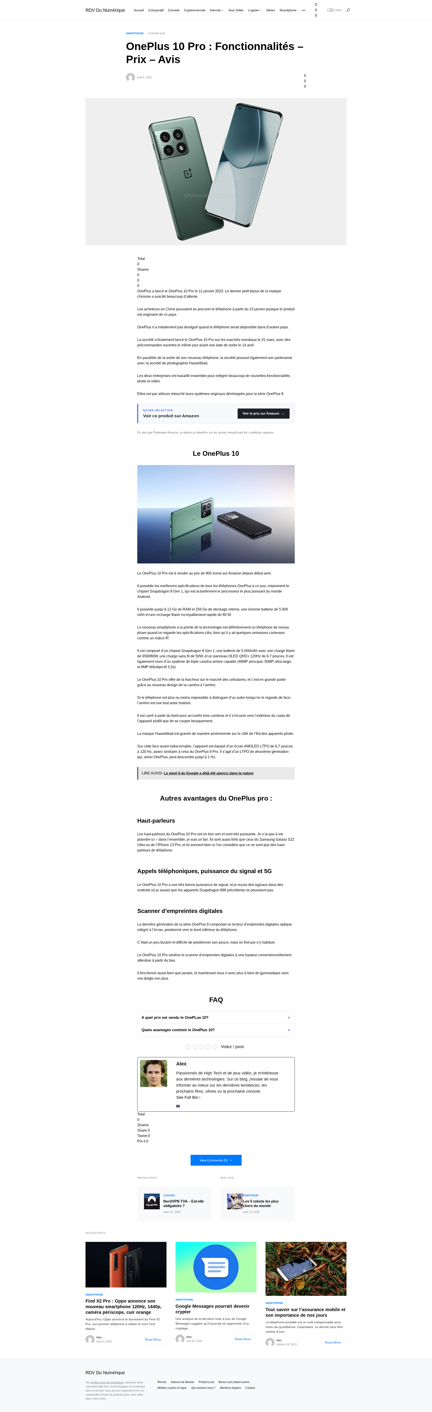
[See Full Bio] (200, 1097)
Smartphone (135, 33)
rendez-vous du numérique (107, 1382)
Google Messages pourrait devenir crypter (213, 1309)
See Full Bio (187, 1097)
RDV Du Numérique (105, 10)
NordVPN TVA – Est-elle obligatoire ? (183, 1203)
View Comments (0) (214, 1160)
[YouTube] (178, 1106)
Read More (153, 1339)
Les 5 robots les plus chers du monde (261, 1203)
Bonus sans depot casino (234, 1382)
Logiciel (169, 1195)
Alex (99, 1337)
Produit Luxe (206, 1382)
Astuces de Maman (182, 1382)
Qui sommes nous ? (203, 1387)
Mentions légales (230, 1387)
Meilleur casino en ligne (172, 1387)
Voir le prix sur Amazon (264, 413)
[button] (334, 10)
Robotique (250, 1195)
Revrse (162, 1382)
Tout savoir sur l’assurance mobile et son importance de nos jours (305, 1312)
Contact (250, 1387)
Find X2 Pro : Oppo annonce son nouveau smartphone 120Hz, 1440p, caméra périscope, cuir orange (124, 1306)
